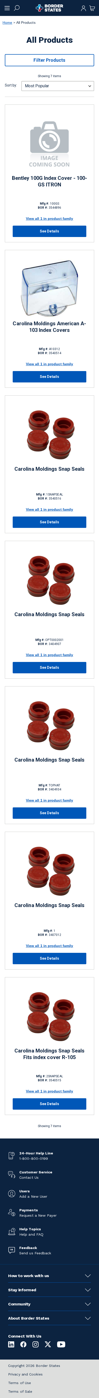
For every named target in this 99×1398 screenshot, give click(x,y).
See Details (49, 231)
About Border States (28, 1318)
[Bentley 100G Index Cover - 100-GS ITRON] (49, 143)
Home (7, 22)
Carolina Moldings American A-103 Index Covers (49, 326)
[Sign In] (83, 7)
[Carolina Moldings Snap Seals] (49, 434)
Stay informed (22, 1289)
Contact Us (29, 1177)
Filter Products (49, 60)
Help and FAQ (31, 1234)
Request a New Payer (38, 1215)
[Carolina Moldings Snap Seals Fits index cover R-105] (49, 1016)
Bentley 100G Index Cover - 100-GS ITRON (49, 181)
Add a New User (33, 1196)
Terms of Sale (20, 1391)
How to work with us (28, 1275)
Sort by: (11, 85)
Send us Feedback (35, 1253)
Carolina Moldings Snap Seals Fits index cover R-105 (49, 1054)
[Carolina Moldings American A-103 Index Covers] (49, 288)
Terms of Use (19, 1383)
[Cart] (92, 7)
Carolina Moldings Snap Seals (49, 469)
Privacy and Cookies (25, 1374)
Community (19, 1304)
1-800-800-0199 (33, 1158)
